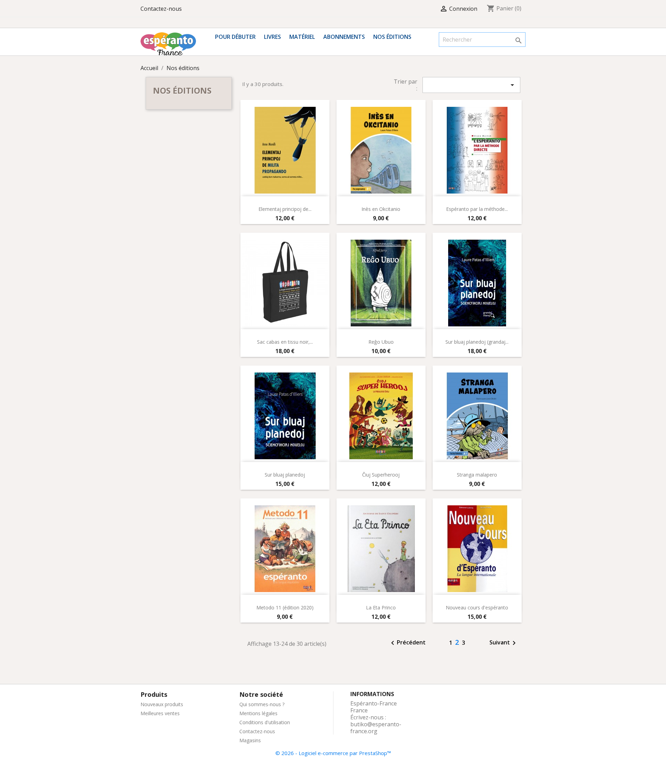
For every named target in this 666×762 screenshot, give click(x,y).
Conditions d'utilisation (264, 722)
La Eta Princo (381, 607)
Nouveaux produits (161, 704)
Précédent (407, 643)
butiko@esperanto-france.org (375, 727)
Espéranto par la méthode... (477, 209)
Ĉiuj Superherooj (381, 474)
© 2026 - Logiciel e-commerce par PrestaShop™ (333, 753)
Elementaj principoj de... (284, 209)
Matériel (302, 37)
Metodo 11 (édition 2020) (285, 607)
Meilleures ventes (160, 713)
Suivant (503, 643)
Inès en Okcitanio (380, 209)
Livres (272, 37)
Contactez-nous (161, 8)
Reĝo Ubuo (381, 342)
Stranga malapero (477, 474)
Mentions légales (258, 713)
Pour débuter (235, 37)
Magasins (250, 740)
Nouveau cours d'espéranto (477, 607)
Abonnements (344, 37)
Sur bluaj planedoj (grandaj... (477, 342)
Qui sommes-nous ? (261, 704)
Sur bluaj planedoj (285, 474)
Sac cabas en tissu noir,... (285, 342)
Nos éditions (392, 37)
